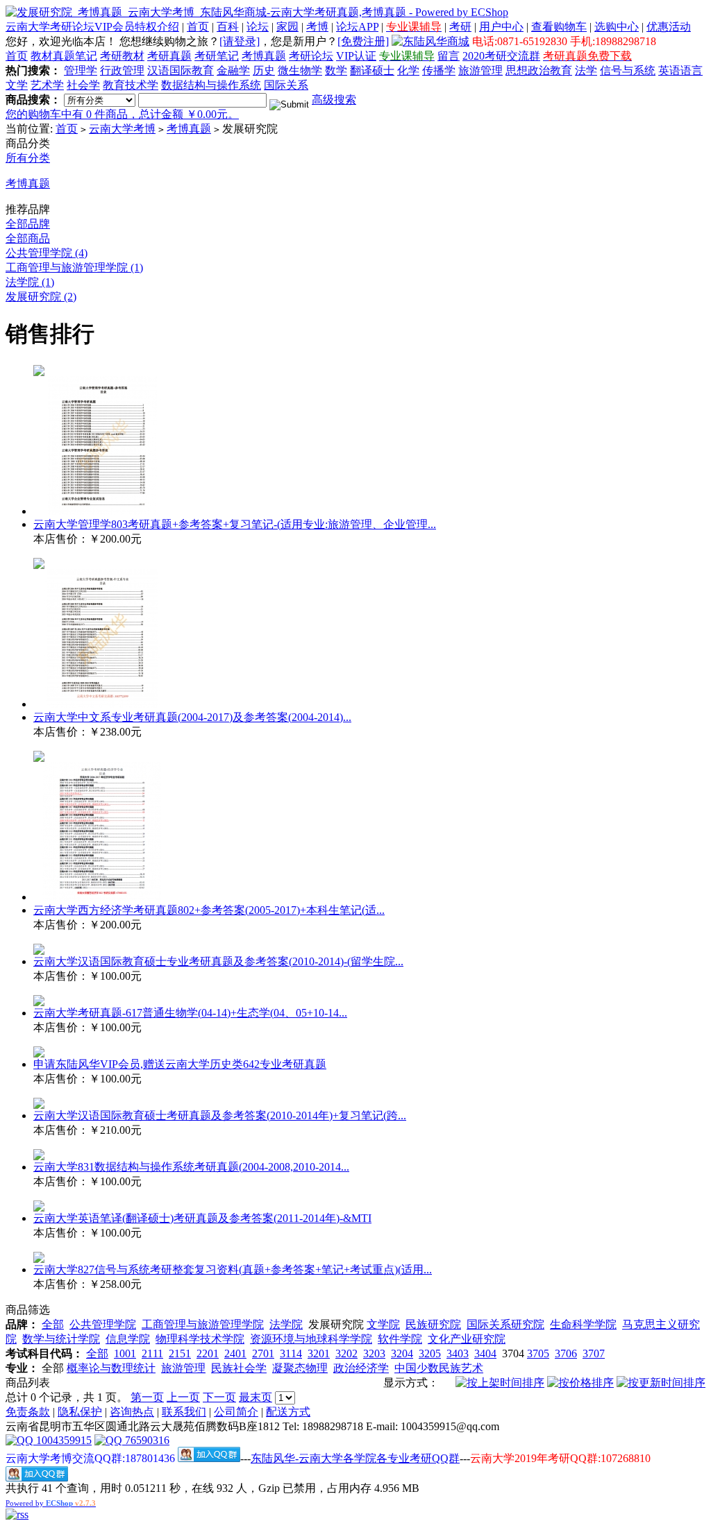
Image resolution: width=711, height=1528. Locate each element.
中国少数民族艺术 (438, 1368)
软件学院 (400, 1339)
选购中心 (616, 27)
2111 (152, 1353)
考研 (460, 27)
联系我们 (184, 1412)
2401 (235, 1353)
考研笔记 (216, 56)
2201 (207, 1353)
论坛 (257, 27)
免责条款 (28, 1412)
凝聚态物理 (300, 1368)
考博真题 (264, 56)
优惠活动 (668, 27)
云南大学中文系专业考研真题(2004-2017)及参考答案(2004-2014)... (192, 717)
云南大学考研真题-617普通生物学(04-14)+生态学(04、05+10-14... (190, 1013)
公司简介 (236, 1412)
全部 (53, 1324)
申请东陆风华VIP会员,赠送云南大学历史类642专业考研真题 (179, 1064)
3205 (430, 1353)
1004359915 (62, 1440)
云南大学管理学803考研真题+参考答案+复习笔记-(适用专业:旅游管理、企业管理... (234, 524)
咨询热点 (132, 1412)
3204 (402, 1353)
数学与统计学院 (61, 1339)
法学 (586, 70)
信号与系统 (627, 70)
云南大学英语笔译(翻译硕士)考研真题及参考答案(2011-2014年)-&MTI (202, 1218)
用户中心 (501, 27)
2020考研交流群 (501, 56)
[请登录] (239, 41)
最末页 (255, 1397)
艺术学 (47, 85)
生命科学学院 (583, 1324)
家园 (287, 27)
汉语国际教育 (180, 70)
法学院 (286, 1324)
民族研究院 (433, 1324)
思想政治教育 (538, 70)
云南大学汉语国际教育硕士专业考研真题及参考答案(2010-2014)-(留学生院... (218, 961)
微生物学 (300, 70)
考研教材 (122, 56)
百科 (228, 27)
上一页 (183, 1397)
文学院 (383, 1324)
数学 (336, 70)
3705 (538, 1353)
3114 (291, 1353)
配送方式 (288, 1412)
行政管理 (122, 70)
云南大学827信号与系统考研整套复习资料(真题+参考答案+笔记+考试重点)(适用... (232, 1269)
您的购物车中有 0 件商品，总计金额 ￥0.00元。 (122, 114)
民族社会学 (239, 1368)
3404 (485, 1353)
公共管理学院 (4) (46, 253)
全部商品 (28, 238)
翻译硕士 (372, 70)
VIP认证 (356, 56)
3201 (319, 1353)
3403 (457, 1353)
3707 (594, 1353)
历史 (264, 70)
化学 (408, 70)
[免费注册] (363, 41)
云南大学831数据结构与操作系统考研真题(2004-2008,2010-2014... (191, 1167)
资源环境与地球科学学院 (311, 1339)
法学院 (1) (30, 282)
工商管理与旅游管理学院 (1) (74, 267)
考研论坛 (311, 56)
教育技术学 (130, 85)
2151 (180, 1353)
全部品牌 (28, 224)
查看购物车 (559, 27)
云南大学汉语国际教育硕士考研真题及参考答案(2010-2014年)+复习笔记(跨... (219, 1115)
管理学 (80, 70)
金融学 (233, 70)
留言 (448, 56)
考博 (317, 27)
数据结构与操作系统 (211, 85)
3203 (374, 1353)
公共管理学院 (102, 1324)
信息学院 (128, 1339)
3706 (566, 1353)
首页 (198, 27)
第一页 (147, 1397)
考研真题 (169, 56)
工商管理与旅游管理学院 (203, 1324)
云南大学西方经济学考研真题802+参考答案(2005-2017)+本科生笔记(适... (209, 910)
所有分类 (28, 158)
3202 (346, 1353)
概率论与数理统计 (111, 1368)
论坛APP (357, 27)
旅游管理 (480, 70)
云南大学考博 (122, 129)
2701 (263, 1353)
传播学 (438, 70)
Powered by (51, 1503)
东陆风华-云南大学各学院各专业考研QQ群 (355, 1458)
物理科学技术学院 (200, 1339)
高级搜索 (334, 99)
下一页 (219, 1397)
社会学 (83, 85)
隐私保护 (80, 1412)
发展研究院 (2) (41, 297)
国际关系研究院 (505, 1324)
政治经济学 (361, 1368)
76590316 (145, 1440)
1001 (125, 1353)
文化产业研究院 (466, 1339)
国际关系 (286, 85)
